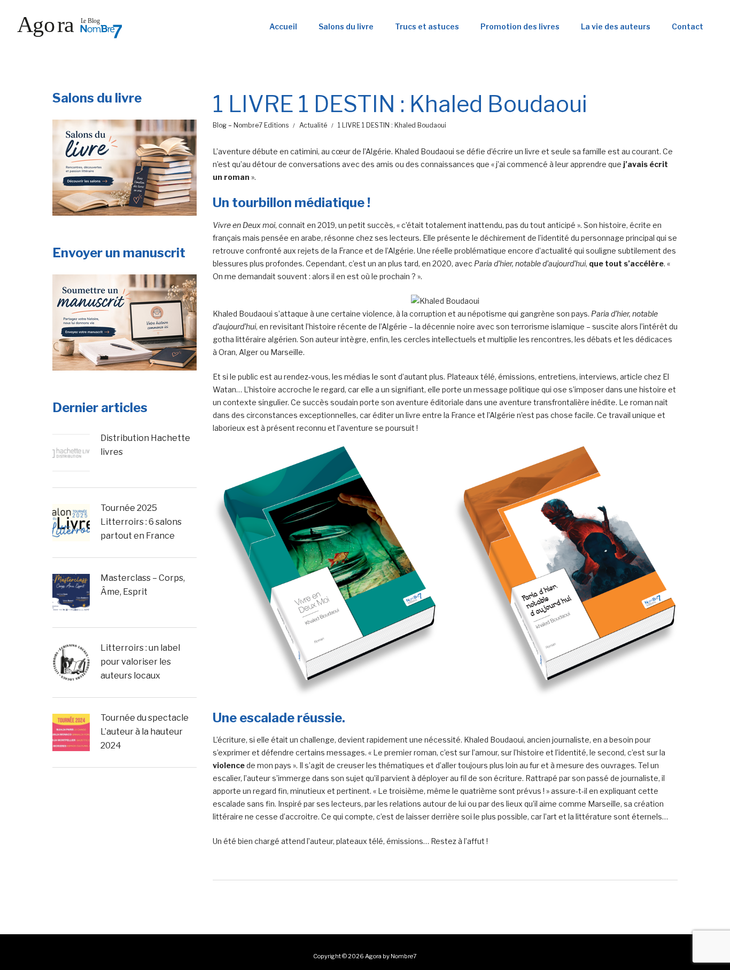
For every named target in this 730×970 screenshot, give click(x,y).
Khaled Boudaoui (424, 151)
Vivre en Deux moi (244, 225)
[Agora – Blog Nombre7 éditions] (69, 26)
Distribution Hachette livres (145, 445)
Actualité (313, 125)
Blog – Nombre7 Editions (251, 125)
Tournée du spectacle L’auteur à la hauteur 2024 (144, 731)
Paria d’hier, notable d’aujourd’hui (530, 263)
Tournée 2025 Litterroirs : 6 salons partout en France (141, 521)
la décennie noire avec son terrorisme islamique (500, 326)
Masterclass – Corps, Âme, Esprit (142, 585)
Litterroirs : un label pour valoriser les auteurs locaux (140, 661)
